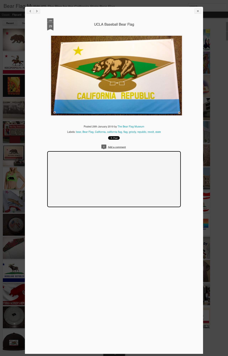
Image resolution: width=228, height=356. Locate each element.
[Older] (36, 11)
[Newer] (30, 11)
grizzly (132, 132)
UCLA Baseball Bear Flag (114, 24)
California (100, 132)
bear (78, 132)
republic (141, 132)
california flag (114, 132)
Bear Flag (88, 132)
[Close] (198, 11)
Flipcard (16, 14)
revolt (151, 132)
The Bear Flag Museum (131, 126)
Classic (6, 14)
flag (125, 132)
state (158, 132)
